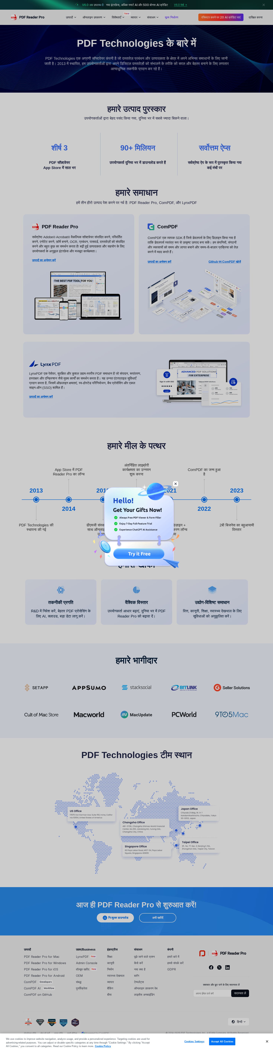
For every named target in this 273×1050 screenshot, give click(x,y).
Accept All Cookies (222, 1041)
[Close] (267, 1041)
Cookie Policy (103, 1046)
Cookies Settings (194, 1041)
